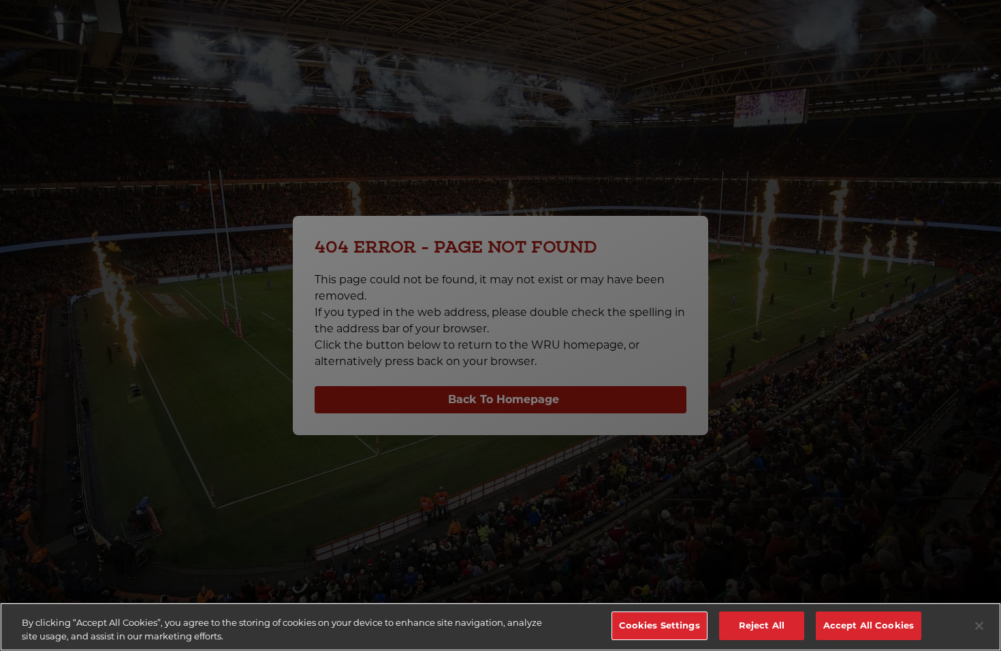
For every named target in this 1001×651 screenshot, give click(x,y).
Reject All (761, 625)
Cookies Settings (659, 625)
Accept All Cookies (868, 625)
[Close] (979, 626)
